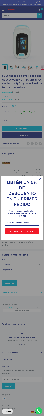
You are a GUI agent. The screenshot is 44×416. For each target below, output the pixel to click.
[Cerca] (40, 178)
